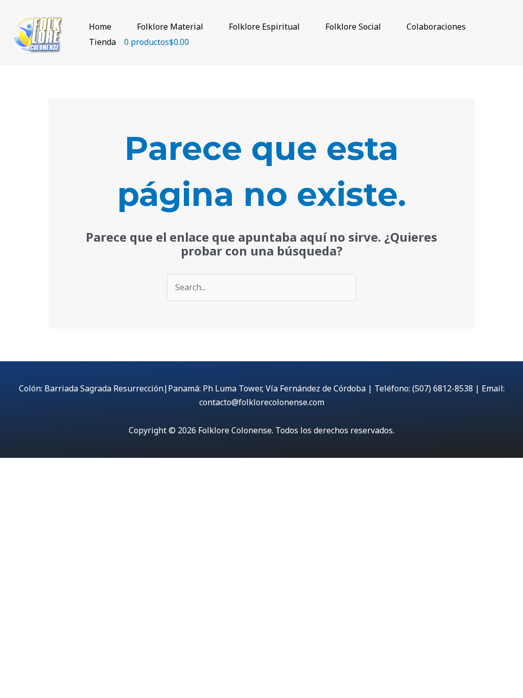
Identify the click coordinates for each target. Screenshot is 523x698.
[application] (116, 26)
